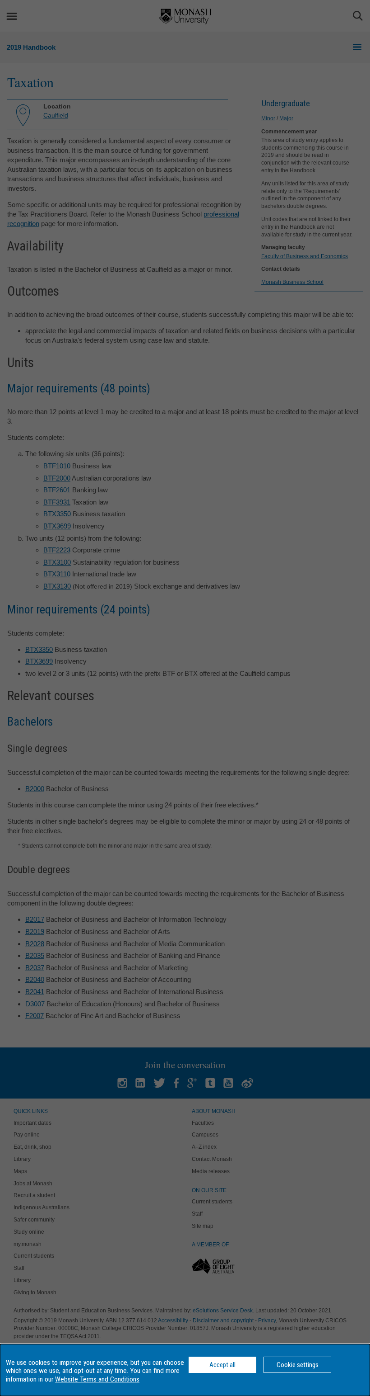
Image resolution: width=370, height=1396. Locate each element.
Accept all (222, 1365)
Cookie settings (298, 1365)
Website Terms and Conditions (97, 1379)
